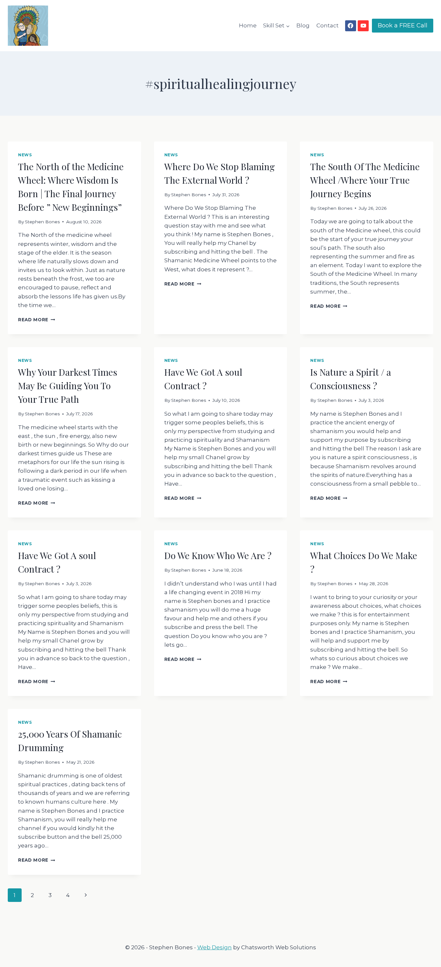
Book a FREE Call (402, 25)
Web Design (214, 947)
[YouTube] (363, 25)
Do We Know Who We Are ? (218, 555)
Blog (303, 25)
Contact (327, 25)
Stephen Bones (42, 221)
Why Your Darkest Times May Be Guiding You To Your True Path (67, 385)
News (25, 154)
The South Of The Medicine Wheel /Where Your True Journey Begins (365, 179)
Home (248, 25)
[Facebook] (350, 25)
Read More (36, 319)
